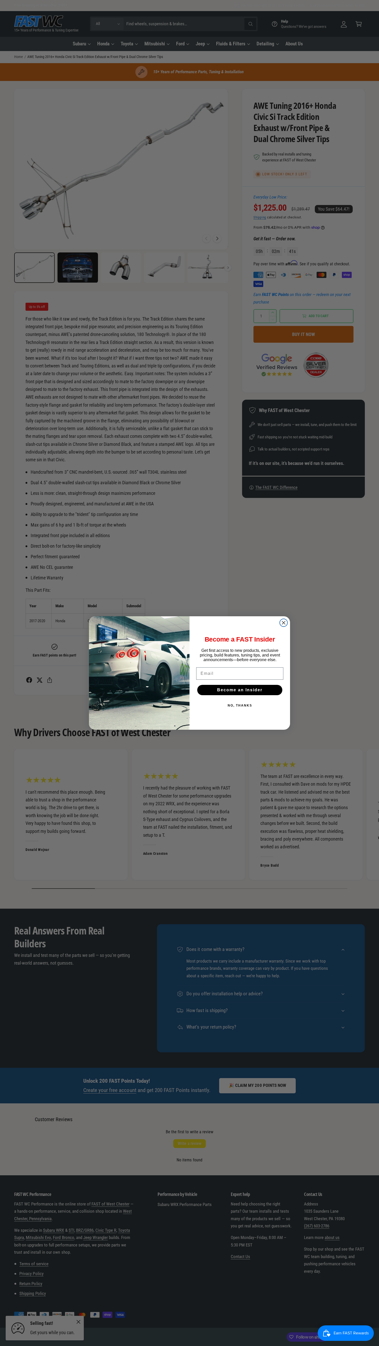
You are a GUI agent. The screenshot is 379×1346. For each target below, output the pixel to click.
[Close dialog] (283, 623)
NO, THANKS (240, 705)
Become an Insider (239, 690)
